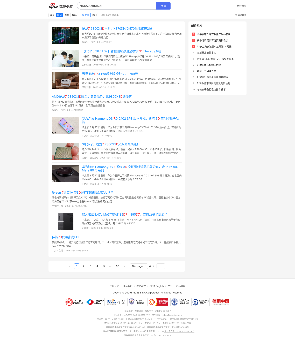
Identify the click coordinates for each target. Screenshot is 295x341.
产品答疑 (181, 286)
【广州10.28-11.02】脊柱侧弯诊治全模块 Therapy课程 (121, 51)
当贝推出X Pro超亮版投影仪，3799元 (110, 74)
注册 (169, 286)
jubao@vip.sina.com (172, 315)
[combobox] (116, 6)
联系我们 (127, 286)
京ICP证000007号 (180, 327)
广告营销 (114, 286)
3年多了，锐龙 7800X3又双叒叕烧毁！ (111, 144)
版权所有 (149, 311)
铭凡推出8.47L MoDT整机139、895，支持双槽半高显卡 (124, 214)
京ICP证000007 (163, 311)
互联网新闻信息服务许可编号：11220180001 (147, 319)
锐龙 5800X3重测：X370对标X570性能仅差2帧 (117, 28)
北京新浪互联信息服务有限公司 (184, 319)
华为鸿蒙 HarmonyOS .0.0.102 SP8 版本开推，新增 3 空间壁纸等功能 (130, 120)
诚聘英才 (141, 286)
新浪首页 (242, 5)
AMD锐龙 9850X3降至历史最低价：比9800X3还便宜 (92, 96)
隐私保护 (128, 311)
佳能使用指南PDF (66, 237)
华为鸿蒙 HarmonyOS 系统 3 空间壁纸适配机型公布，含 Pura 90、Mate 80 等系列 (131, 168)
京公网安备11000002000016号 (179, 331)
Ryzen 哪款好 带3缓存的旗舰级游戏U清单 (83, 192)
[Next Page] (124, 266)
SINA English (157, 286)
